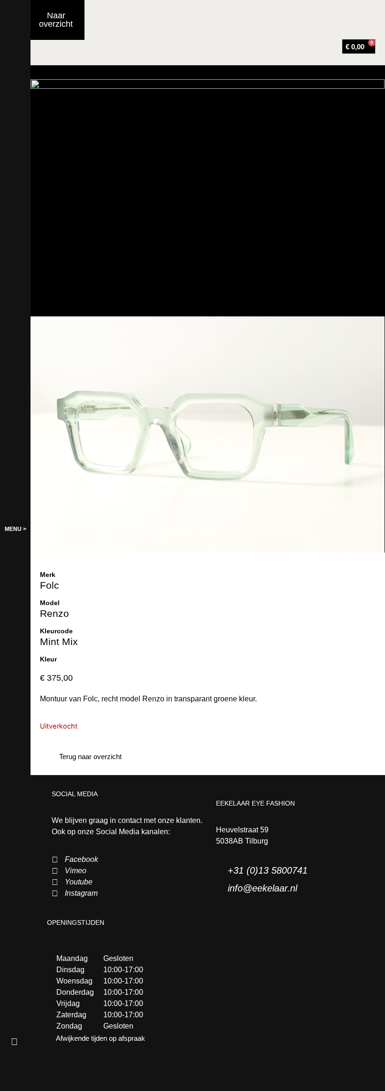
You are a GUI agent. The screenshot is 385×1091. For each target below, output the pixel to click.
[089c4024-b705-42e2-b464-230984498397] (208, 197)
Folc (49, 585)
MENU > (15, 529)
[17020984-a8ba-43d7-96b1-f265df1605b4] (208, 434)
